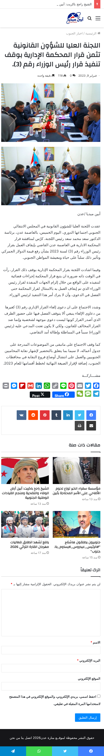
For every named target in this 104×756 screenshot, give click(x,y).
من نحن (15, 738)
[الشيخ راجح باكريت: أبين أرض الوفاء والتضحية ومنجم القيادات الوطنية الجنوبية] (25, 470)
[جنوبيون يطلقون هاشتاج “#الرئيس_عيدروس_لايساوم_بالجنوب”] (76, 524)
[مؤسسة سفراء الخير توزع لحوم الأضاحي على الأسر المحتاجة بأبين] (76, 470)
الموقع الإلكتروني (89, 678)
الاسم (95, 642)
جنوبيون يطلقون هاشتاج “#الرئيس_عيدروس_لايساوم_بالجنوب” (77, 547)
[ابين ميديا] (74, 18)
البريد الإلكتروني (88, 660)
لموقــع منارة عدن (53, 738)
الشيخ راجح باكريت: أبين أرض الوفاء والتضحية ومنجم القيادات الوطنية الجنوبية (25, 493)
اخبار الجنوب (74, 33)
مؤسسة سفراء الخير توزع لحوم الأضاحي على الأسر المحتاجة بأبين (76, 490)
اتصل (28, 738)
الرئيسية (91, 33)
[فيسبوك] (91, 415)
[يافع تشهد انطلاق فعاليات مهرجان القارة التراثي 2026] (25, 524)
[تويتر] (79, 415)
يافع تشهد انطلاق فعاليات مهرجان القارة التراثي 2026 (29, 544)
